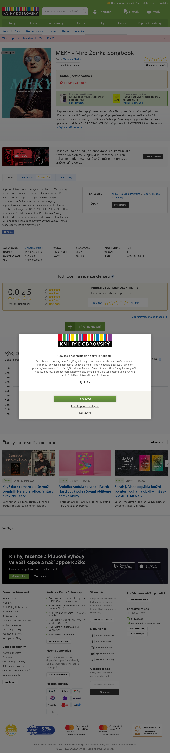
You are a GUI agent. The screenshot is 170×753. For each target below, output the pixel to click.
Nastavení (85, 413)
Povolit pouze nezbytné (85, 406)
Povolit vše (85, 398)
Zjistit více (85, 382)
